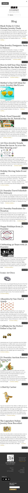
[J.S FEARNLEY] (10, 459)
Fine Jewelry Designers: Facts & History (13, 46)
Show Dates (22, 472)
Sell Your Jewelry (10, 471)
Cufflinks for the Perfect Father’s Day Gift (11, 327)
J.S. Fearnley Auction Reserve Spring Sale (13, 358)
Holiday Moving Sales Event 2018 (13, 172)
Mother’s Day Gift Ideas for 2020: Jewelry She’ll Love (13, 84)
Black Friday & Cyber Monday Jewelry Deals (10, 27)
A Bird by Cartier (8, 387)
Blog (12, 469)
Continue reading (17, 59)
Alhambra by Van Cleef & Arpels (12, 300)
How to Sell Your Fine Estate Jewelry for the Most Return (13, 66)
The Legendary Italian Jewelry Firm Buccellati (11, 422)
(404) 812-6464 (22, 461)
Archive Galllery (21, 471)
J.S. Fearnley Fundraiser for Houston (13, 209)
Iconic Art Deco (7, 272)
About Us (11, 468)
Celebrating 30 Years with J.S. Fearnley (13, 246)
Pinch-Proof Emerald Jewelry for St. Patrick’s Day (13, 117)
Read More (24, 42)
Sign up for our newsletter (13, 484)
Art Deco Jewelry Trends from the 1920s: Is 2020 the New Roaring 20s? (13, 145)
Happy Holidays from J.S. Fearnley (12, 227)
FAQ (23, 468)
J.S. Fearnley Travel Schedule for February (13, 192)
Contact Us (22, 469)
